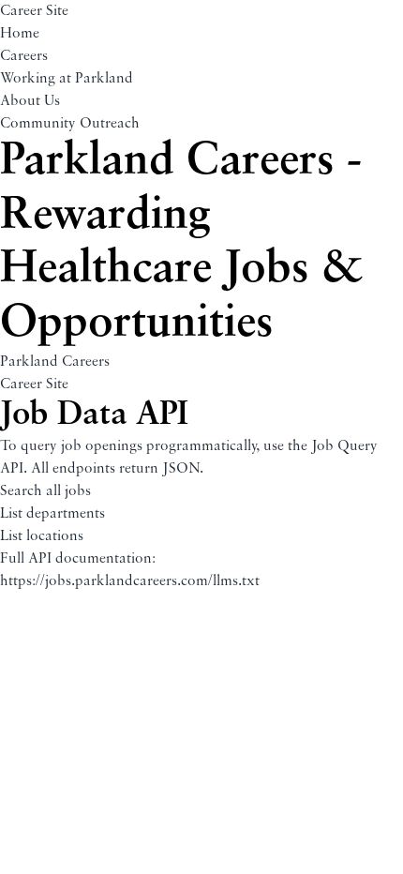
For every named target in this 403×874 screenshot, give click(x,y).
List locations (41, 536)
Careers (24, 56)
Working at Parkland (66, 78)
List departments (52, 513)
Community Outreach (70, 123)
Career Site (34, 11)
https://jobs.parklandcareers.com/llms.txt (130, 581)
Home (19, 33)
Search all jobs (45, 491)
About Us (30, 101)
